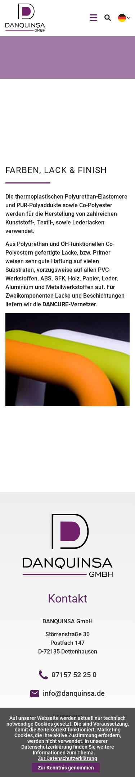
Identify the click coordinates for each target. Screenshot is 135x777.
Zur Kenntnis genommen (66, 768)
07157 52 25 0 (73, 674)
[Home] (25, 29)
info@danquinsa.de (74, 693)
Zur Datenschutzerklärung (67, 758)
